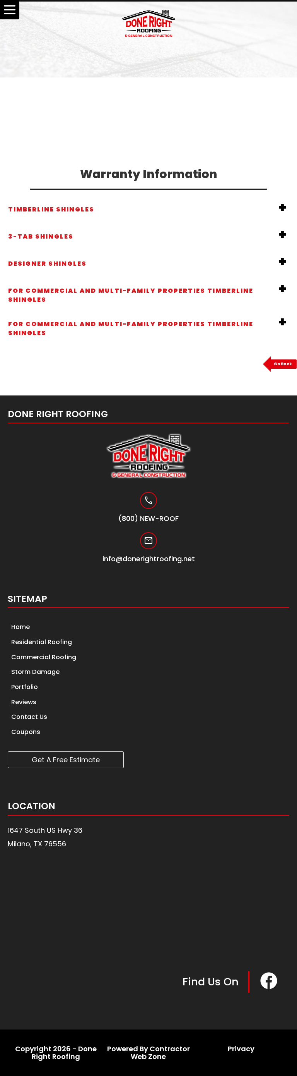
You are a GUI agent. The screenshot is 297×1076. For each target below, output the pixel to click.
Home (20, 626)
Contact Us (29, 716)
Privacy (241, 1049)
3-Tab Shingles (40, 236)
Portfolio (24, 686)
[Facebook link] (268, 988)
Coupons (25, 731)
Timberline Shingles (51, 209)
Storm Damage (35, 671)
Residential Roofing (41, 642)
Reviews (23, 702)
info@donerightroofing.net (148, 559)
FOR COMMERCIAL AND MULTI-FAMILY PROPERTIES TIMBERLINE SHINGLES (130, 295)
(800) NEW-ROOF (148, 519)
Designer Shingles (47, 263)
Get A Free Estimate (66, 760)
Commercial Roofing (43, 657)
